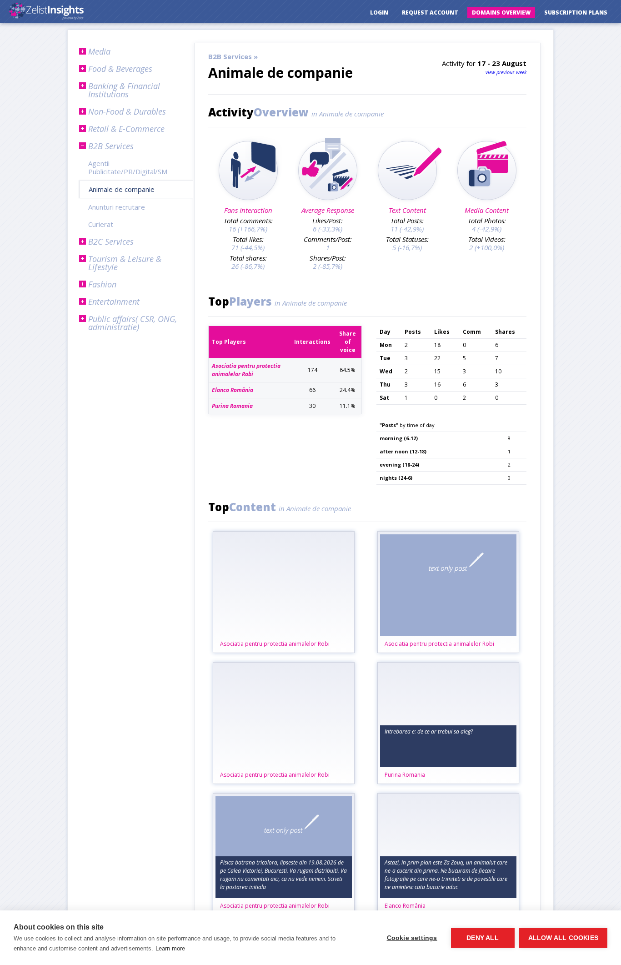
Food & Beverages (120, 68)
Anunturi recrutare (116, 206)
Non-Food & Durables (127, 111)
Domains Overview (501, 12)
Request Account (430, 12)
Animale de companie (122, 189)
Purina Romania (405, 775)
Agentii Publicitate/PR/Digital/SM (127, 167)
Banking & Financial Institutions (124, 90)
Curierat (100, 224)
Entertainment (114, 301)
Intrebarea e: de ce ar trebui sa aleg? (429, 731)
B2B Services (111, 146)
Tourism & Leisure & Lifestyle (124, 262)
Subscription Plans (575, 12)
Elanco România (405, 906)
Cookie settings (412, 938)
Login (379, 12)
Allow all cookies (563, 938)
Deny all (482, 938)
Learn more (170, 948)
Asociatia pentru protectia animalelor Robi (275, 644)
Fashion (102, 284)
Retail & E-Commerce (126, 128)
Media (99, 51)
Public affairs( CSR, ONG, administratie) (132, 322)
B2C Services (111, 241)
